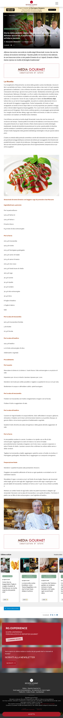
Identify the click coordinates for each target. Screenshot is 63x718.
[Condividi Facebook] (11, 45)
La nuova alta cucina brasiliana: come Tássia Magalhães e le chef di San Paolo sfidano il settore (29, 587)
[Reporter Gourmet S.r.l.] (31, 3)
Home (5, 15)
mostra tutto (58, 554)
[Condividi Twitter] (14, 45)
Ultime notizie (12, 15)
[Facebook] (50, 615)
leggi (5, 599)
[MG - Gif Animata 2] (31, 71)
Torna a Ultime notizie (12, 608)
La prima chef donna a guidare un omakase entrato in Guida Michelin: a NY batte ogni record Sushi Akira (48, 588)
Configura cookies (27, 709)
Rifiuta (39, 709)
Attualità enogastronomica (11, 28)
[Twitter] (55, 615)
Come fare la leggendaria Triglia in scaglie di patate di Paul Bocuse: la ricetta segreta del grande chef (9, 587)
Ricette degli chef (7, 576)
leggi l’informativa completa (47, 703)
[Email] (57, 615)
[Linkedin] (52, 615)
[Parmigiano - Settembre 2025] (31, 10)
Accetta (31, 714)
